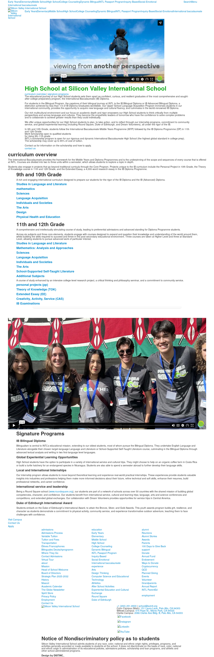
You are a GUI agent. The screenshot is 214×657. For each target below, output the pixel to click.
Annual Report (149, 586)
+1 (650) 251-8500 (127, 606)
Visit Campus (15, 519)
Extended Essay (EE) (31, 294)
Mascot (45, 583)
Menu (194, 1)
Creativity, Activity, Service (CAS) (40, 298)
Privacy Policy (48, 596)
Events (145, 576)
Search (187, 1)
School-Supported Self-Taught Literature (45, 271)
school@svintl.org (148, 606)
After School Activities (103, 586)
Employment (48, 599)
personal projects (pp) (32, 284)
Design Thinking (100, 573)
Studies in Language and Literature (41, 184)
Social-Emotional (147, 1)
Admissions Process (52, 532)
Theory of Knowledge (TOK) (36, 289)
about (44, 563)
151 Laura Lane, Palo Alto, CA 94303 (160, 608)
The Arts (22, 207)
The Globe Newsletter (53, 589)
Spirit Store (47, 593)
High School (53, 1)
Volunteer (147, 579)
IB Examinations (28, 303)
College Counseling (70, 1)
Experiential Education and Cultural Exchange (110, 591)
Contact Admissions (51, 556)
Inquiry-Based (131, 1)
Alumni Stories (149, 536)
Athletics (96, 583)
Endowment (148, 559)
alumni (145, 529)
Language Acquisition (32, 198)
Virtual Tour (47, 559)
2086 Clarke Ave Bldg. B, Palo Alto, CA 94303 (158, 613)
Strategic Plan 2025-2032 (54, 576)
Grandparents (149, 583)
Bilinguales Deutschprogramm (57, 549)
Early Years (14, 1)
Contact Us (14, 522)
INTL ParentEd (149, 589)
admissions (47, 529)
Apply (11, 526)
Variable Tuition (49, 536)
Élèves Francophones (53, 546)
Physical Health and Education (38, 217)
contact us (30, 148)
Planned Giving (150, 573)
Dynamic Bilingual (89, 1)
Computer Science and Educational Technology (110, 578)
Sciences (22, 193)
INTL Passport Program (111, 1)
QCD (144, 569)
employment (148, 595)
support (146, 549)
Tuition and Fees (50, 539)
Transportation (49, 543)
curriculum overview (35, 94)
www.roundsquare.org (61, 491)
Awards (146, 539)
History (45, 579)
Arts (94, 569)
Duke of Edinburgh (101, 599)
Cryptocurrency (150, 566)
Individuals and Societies (34, 203)
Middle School (39, 1)
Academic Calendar (51, 586)
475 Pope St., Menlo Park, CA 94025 (154, 610)
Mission (45, 566)
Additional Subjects (30, 276)
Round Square (99, 596)
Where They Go (49, 553)
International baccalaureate (22, 5)
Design (21, 212)
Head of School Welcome (54, 569)
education (97, 529)
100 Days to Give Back (154, 546)
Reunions (147, 532)
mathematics (25, 189)
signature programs (58, 94)
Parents (146, 543)
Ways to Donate (150, 563)
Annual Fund (148, 556)
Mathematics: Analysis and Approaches (44, 248)
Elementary (26, 1)
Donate (145, 553)
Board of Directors (51, 573)
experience (97, 566)
